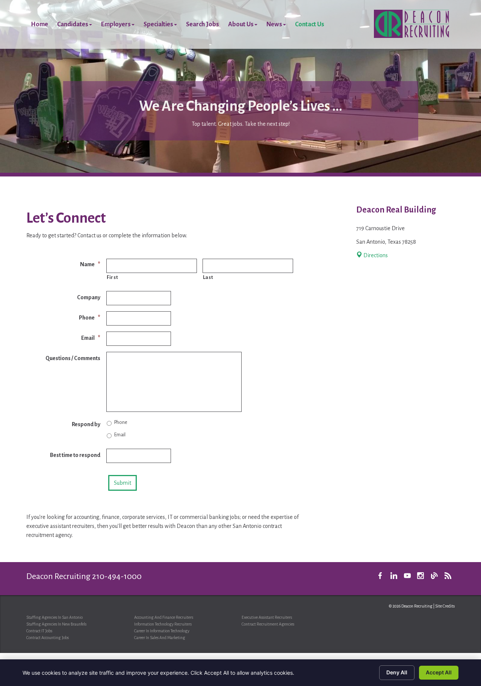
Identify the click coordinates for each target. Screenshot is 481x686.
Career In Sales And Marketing (159, 637)
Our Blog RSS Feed (448, 576)
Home (39, 24)
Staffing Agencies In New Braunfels (56, 624)
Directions (375, 255)
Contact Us (309, 24)
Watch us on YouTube (407, 576)
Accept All (439, 672)
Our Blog (434, 576)
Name (90, 264)
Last (208, 277)
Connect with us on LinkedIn (394, 576)
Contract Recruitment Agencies (268, 624)
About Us (241, 24)
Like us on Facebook (380, 576)
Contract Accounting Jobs (47, 637)
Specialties (158, 24)
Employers (116, 24)
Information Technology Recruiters (163, 624)
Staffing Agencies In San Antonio (54, 617)
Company (88, 297)
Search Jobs (202, 24)
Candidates (72, 24)
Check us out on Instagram (421, 576)
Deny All (396, 672)
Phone (89, 318)
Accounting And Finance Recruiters (163, 617)
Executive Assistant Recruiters (267, 617)
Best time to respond (75, 455)
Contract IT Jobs (39, 631)
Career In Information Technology (161, 631)
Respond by (86, 424)
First (112, 277)
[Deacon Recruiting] (411, 23)
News (274, 24)
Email (90, 338)
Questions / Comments (72, 358)
